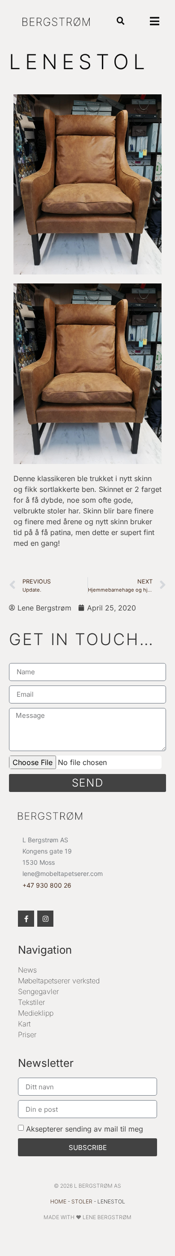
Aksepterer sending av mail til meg (84, 1128)
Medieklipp (35, 1012)
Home (58, 1201)
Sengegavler (38, 991)
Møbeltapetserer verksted (59, 980)
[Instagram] (45, 919)
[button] (120, 21)
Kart (24, 1023)
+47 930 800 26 (46, 885)
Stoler (81, 1201)
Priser (27, 1034)
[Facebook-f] (26, 919)
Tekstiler (31, 1002)
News (27, 969)
